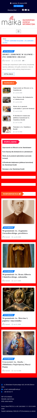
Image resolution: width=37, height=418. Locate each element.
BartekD (7, 61)
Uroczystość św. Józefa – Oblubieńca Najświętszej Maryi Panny (16, 364)
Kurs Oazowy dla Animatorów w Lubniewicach (17, 152)
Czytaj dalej (8, 74)
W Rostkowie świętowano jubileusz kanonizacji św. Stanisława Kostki (21, 118)
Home (4, 39)
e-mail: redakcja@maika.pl (12, 389)
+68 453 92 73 (8, 392)
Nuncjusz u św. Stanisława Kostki (13, 169)
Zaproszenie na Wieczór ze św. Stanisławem (16, 147)
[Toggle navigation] (18, 31)
